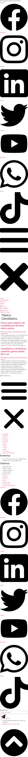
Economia (5, 439)
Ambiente (5, 434)
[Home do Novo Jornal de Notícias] (10, 1)
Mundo (5, 444)
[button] (14, 405)
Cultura (5, 437)
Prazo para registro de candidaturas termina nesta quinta (13, 325)
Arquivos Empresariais (9, 453)
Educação (5, 441)
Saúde (4, 449)
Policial (5, 446)
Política (5, 447)
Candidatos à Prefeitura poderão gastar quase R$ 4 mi (13, 351)
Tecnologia (6, 451)
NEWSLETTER (4, 710)
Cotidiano (5, 435)
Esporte (5, 442)
